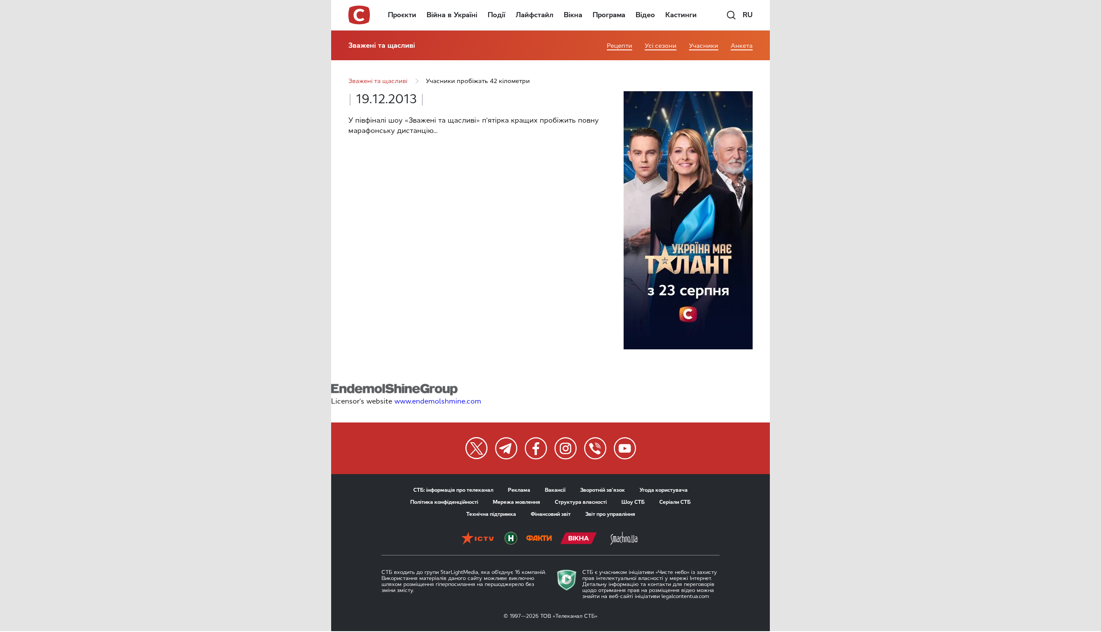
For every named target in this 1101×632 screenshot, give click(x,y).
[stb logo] (359, 15)
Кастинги (681, 15)
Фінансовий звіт (551, 514)
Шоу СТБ (633, 502)
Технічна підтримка (491, 514)
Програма (609, 15)
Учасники (703, 45)
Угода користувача (664, 490)
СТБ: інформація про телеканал (453, 490)
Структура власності (581, 502)
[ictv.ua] (477, 539)
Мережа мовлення (516, 502)
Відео (645, 15)
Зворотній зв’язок (602, 490)
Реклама (519, 490)
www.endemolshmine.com (437, 401)
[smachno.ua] (624, 539)
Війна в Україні (452, 15)
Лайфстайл (535, 15)
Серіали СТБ (675, 502)
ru (748, 15)
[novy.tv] (510, 539)
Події (496, 15)
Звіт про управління (610, 514)
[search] (731, 15)
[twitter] (476, 448)
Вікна (573, 15)
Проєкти (402, 15)
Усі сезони (661, 45)
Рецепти (619, 45)
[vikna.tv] (578, 539)
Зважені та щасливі (381, 45)
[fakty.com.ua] (539, 539)
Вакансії (555, 490)
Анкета (742, 45)
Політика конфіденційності (444, 502)
